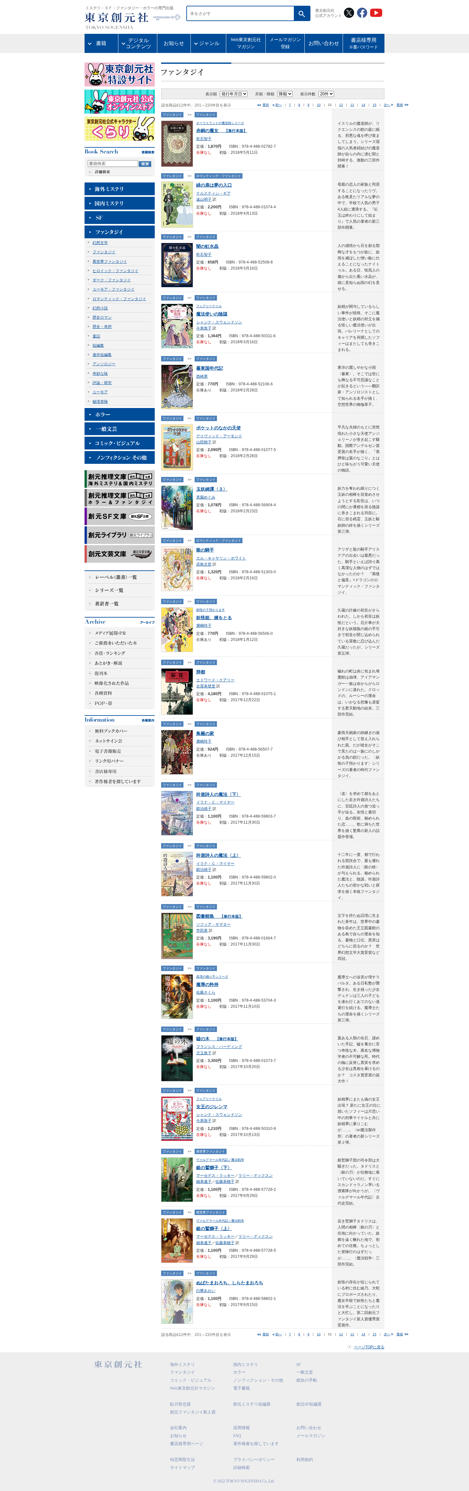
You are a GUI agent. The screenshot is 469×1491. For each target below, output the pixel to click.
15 (374, 105)
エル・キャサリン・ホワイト (221, 558)
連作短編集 (102, 354)
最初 (266, 105)
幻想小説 (100, 308)
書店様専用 (363, 43)
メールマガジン (310, 1435)
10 (319, 105)
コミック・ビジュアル (191, 1380)
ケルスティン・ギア (213, 193)
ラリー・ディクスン (255, 1175)
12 (341, 105)
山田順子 (204, 442)
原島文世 (204, 564)
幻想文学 (100, 243)
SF (298, 1364)
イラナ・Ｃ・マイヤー (215, 802)
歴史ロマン (102, 317)
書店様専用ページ (186, 1443)
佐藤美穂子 (224, 1181)
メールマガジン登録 (285, 43)
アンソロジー (104, 364)
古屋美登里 (205, 686)
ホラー (239, 1372)
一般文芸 (304, 1372)
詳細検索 (241, 1467)
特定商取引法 (182, 1459)
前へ (278, 105)
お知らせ (174, 43)
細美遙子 (204, 1181)
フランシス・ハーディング (219, 1046)
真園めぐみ (205, 497)
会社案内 (178, 1427)
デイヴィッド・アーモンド (219, 436)
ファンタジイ (104, 252)
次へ (387, 105)
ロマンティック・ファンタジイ (119, 299)
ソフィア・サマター (213, 924)
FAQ (237, 1435)
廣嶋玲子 (204, 625)
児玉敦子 (204, 1053)
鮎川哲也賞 (180, 1404)
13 (352, 105)
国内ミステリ (245, 1364)
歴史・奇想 (102, 326)
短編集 (98, 345)
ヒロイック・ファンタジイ (115, 271)
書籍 (101, 43)
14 (363, 105)
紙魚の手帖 (306, 1380)
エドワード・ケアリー (215, 680)
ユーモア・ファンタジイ (114, 289)
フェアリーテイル (209, 306)
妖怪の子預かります (210, 610)
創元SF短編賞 (309, 1404)
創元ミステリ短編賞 (252, 1404)
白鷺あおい (205, 1290)
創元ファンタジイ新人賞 (193, 1412)
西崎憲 (202, 376)
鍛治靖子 (204, 808)
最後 (400, 105)
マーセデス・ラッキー (215, 1175)
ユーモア (100, 392)
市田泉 (202, 930)
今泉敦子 (204, 328)
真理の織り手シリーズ (212, 976)
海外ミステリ (182, 1364)
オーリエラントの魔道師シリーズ (220, 123)
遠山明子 (204, 199)
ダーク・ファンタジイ (112, 280)
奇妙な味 (100, 373)
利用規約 (304, 1459)
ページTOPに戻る (369, 1347)
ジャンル (209, 43)
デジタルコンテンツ (138, 43)
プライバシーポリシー (254, 1459)
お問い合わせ (324, 43)
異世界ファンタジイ (110, 261)
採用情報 (241, 1427)
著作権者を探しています (256, 1443)
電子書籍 (241, 1388)
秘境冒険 (100, 401)
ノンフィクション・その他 (258, 1380)
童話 (96, 336)
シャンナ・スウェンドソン (219, 322)
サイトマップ (182, 1467)
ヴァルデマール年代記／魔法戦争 (220, 1159)
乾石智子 (204, 139)
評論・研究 (102, 383)
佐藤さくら (205, 992)
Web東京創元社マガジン (246, 43)
